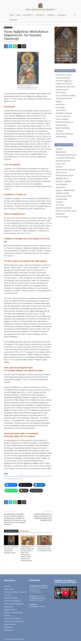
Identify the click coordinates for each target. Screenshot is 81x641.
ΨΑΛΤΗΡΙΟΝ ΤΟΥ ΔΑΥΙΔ (63, 75)
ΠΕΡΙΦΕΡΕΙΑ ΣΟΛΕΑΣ (11, 598)
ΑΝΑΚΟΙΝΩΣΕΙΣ (61, 152)
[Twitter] (10, 46)
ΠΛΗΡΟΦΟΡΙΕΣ (40, 15)
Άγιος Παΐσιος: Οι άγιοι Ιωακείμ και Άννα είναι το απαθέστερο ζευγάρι (44, 548)
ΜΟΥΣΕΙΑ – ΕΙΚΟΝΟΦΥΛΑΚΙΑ (65, 190)
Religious (58, 101)
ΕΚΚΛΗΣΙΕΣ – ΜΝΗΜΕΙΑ (63, 181)
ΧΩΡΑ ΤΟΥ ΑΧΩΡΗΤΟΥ (63, 116)
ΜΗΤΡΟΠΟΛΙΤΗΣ (28, 15)
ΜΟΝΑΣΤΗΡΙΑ (60, 187)
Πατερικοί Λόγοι (14, 24)
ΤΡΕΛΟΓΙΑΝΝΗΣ (61, 110)
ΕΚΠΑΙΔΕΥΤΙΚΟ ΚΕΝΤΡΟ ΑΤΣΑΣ (66, 211)
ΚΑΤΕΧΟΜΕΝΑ (61, 15)
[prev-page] (5, 564)
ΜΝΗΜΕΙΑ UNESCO (62, 178)
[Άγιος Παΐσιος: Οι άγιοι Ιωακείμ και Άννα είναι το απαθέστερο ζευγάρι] (44, 540)
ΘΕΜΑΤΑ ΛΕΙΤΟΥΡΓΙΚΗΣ (64, 196)
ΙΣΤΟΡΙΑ (18, 15)
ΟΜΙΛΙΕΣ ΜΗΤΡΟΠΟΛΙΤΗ (64, 84)
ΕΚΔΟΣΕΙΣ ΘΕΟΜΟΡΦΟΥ (64, 208)
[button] (74, 15)
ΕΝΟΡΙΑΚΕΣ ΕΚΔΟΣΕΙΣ (63, 161)
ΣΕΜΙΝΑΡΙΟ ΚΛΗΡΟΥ (62, 193)
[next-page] (8, 564)
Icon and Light (60, 107)
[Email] (20, 46)
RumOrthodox (60, 104)
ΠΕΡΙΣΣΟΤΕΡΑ (24, 531)
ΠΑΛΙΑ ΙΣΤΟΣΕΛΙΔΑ (62, 217)
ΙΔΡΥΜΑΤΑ (59, 167)
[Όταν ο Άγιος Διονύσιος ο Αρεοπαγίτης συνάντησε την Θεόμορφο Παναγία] (11, 540)
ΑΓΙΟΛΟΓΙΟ (59, 202)
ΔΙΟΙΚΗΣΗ (59, 149)
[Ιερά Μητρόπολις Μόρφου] (40, 6)
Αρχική (6, 24)
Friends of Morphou (62, 119)
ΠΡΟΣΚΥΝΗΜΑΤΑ (61, 184)
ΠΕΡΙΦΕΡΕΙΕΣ (50, 15)
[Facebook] (6, 46)
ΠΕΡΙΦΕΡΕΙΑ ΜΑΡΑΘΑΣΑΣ (12, 601)
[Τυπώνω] (24, 46)
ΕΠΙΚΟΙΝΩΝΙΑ (13, 19)
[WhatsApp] (15, 46)
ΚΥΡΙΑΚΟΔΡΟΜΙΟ (61, 199)
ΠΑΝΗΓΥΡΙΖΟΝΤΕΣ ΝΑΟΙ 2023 (66, 170)
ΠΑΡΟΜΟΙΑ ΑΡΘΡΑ (11, 531)
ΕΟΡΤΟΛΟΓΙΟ (60, 205)
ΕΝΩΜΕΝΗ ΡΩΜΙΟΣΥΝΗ (64, 113)
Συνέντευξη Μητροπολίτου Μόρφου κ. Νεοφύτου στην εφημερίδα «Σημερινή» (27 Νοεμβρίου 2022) (43, 517)
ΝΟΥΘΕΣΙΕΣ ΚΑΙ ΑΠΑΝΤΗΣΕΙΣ (65, 87)
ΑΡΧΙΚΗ (12, 15)
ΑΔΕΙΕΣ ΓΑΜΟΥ (61, 164)
